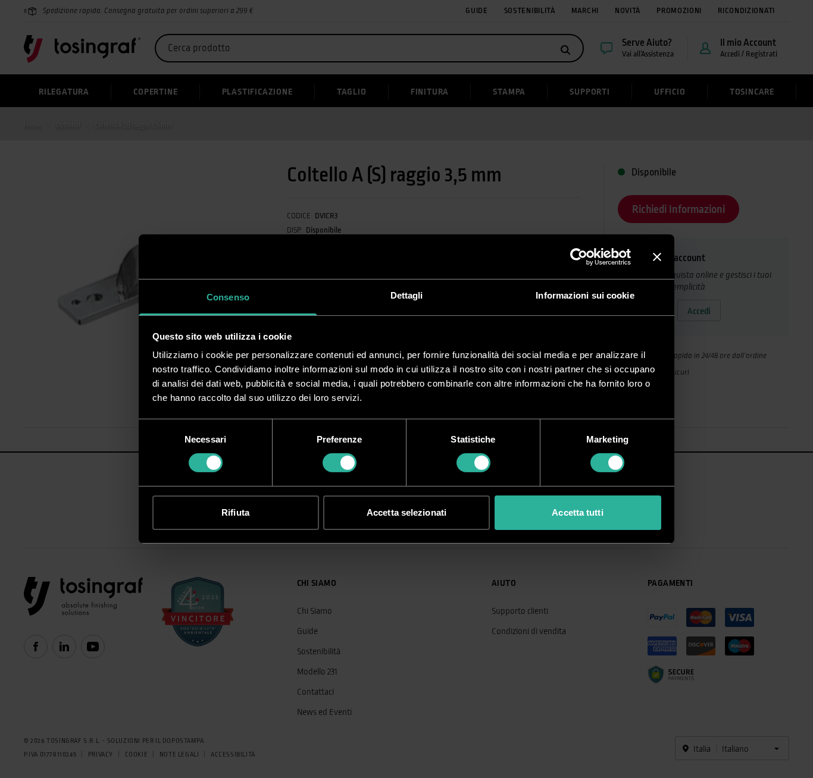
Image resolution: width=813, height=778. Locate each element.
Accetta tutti (577, 512)
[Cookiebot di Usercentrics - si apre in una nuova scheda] (579, 256)
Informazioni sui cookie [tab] (585, 295)
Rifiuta (235, 512)
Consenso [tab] (228, 297)
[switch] (340, 462)
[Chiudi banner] (657, 256)
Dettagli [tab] (406, 295)
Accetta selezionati (406, 512)
